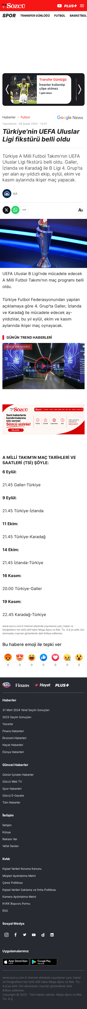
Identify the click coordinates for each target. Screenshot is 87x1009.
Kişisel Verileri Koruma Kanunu (21, 868)
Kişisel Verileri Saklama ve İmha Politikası (29, 889)
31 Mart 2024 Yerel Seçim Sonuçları (25, 710)
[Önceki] (7, 89)
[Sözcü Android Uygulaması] (43, 962)
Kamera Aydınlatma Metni (19, 896)
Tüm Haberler (11, 802)
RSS (5, 910)
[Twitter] (25, 935)
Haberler (9, 117)
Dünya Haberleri (13, 752)
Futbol (25, 117)
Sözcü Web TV (12, 781)
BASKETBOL (78, 15)
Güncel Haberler (15, 765)
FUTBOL (59, 15)
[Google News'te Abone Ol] (70, 118)
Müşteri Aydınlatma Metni (19, 875)
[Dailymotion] (43, 935)
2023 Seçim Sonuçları (16, 717)
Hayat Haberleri (12, 745)
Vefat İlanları (10, 846)
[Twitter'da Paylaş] (6, 210)
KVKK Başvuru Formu (16, 903)
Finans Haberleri (13, 731)
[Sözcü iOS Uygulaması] (15, 962)
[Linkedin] (52, 935)
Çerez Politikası (12, 882)
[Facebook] (16, 935)
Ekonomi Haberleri (14, 738)
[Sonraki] (79, 89)
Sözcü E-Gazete (13, 795)
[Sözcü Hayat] (42, 685)
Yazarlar (7, 724)
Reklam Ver (9, 839)
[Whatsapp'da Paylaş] (15, 210)
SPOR (9, 15)
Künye (6, 832)
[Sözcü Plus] (62, 685)
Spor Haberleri (11, 788)
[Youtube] (34, 935)
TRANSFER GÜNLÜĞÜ (35, 15)
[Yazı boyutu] (80, 210)
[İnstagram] (6, 935)
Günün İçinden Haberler (18, 774)
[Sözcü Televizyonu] (6, 685)
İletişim (7, 825)
